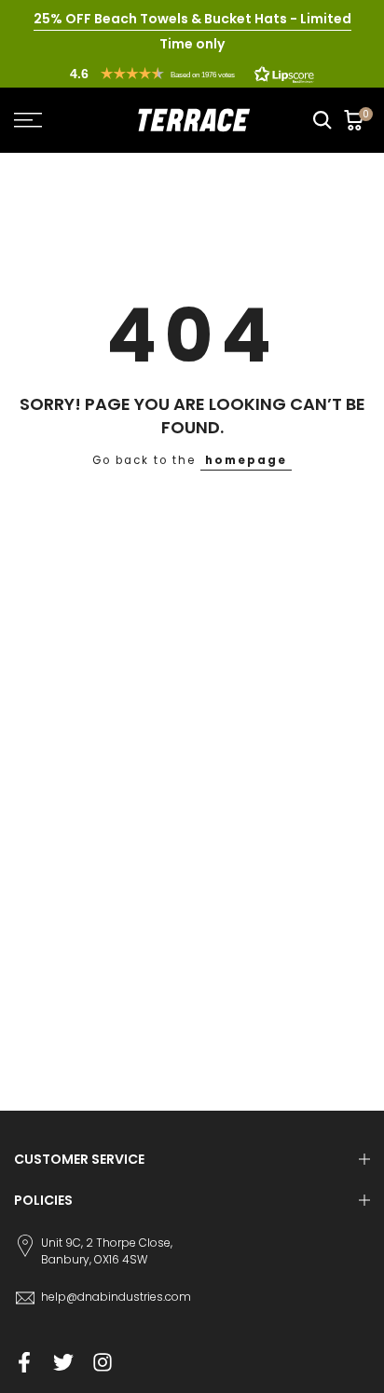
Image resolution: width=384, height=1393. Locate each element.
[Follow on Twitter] (63, 1362)
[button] (192, 74)
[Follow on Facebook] (24, 1362)
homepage (246, 460)
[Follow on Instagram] (102, 1362)
